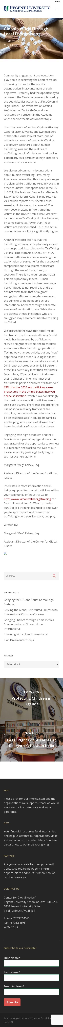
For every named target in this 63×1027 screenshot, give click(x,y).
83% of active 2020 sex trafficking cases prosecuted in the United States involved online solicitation (29, 391)
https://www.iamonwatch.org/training (27, 499)
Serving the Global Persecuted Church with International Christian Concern (31, 612)
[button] (57, 9)
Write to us (11, 927)
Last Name (11, 972)
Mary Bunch (46, 840)
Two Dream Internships (19, 640)
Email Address (13, 986)
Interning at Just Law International (26, 634)
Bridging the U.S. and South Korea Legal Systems (29, 602)
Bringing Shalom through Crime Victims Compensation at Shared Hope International (29, 624)
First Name (11, 958)
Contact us (10, 868)
